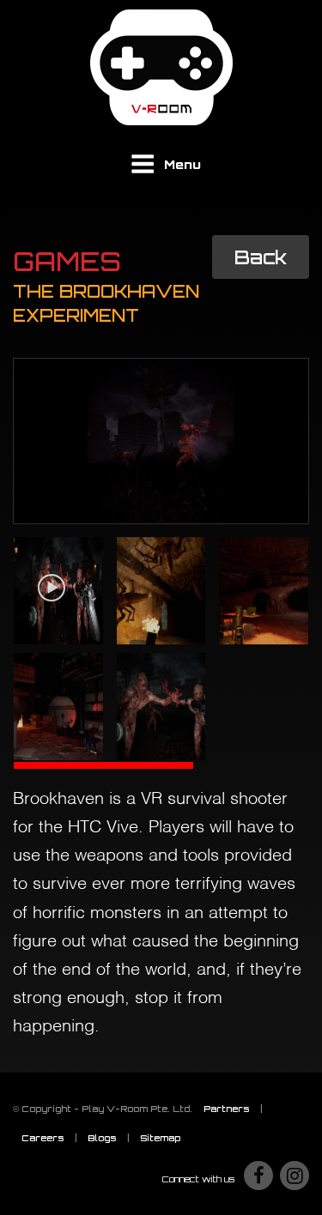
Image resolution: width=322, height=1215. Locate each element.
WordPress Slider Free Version (94, 372)
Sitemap (160, 1138)
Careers (42, 1138)
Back (260, 257)
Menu (182, 164)
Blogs (102, 1138)
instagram (294, 1175)
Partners (226, 1108)
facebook (258, 1175)
